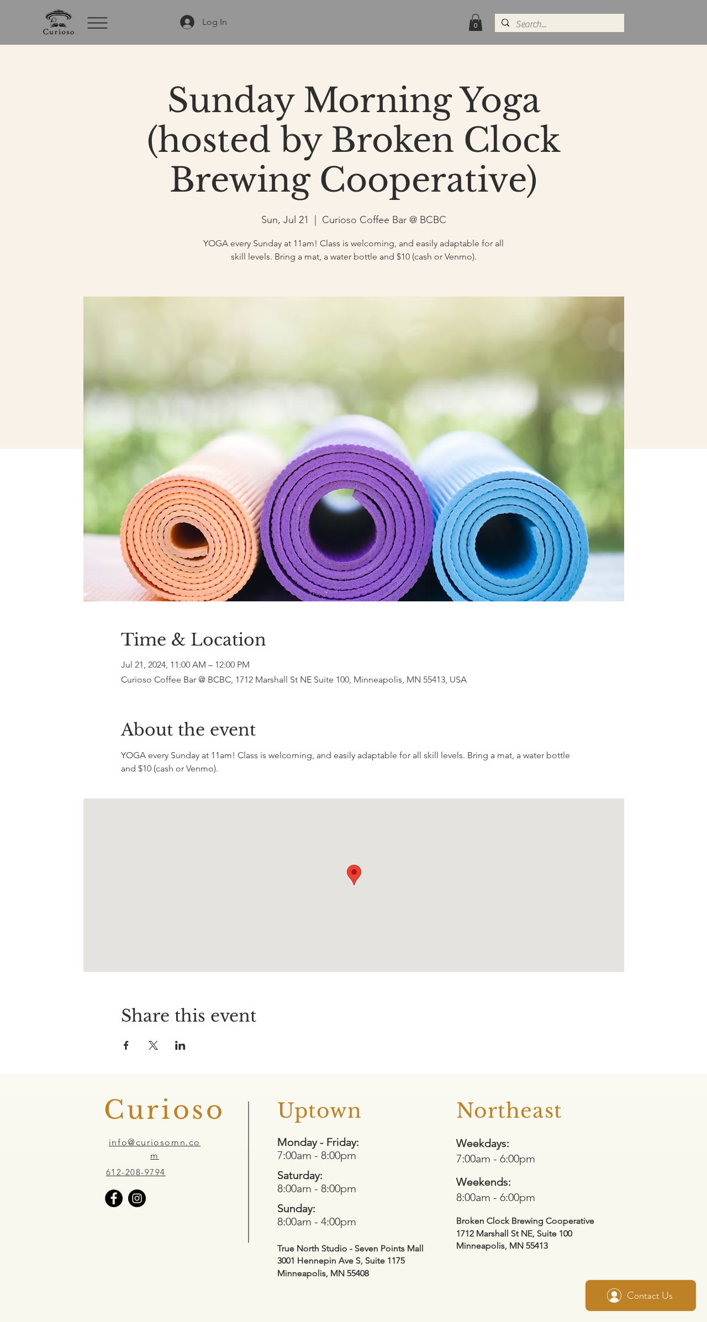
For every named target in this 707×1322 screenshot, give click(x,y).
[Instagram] (137, 1198)
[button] (96, 22)
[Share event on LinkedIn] (180, 1045)
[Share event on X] (153, 1045)
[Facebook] (114, 1198)
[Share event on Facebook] (126, 1045)
